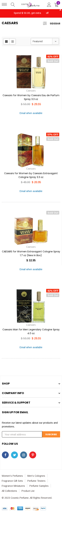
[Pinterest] (32, 454)
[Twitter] (14, 454)
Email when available (31, 113)
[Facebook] (5, 454)
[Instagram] (23, 454)
